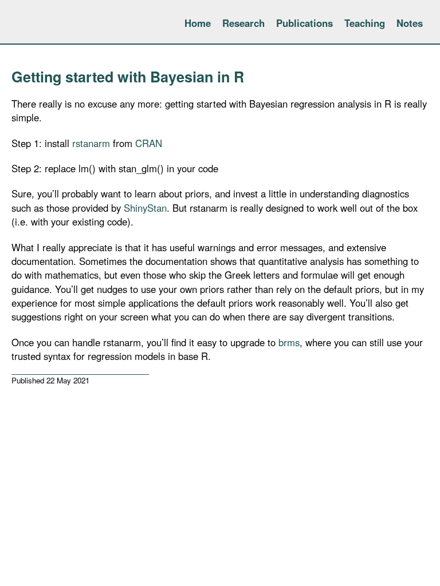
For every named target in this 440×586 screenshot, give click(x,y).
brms (289, 342)
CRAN (148, 143)
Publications (304, 23)
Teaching (364, 23)
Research (243, 23)
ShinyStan (145, 208)
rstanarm (91, 143)
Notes (409, 23)
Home (197, 23)
